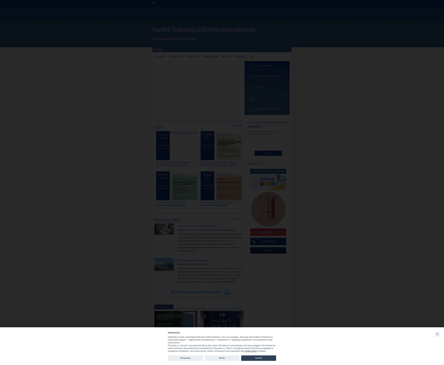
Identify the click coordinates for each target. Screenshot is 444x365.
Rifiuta (222, 358)
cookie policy (251, 351)
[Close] (437, 334)
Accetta (258, 358)
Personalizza (185, 358)
